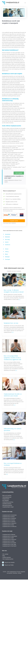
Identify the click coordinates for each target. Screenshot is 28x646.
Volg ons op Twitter (9, 565)
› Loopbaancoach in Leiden (8, 541)
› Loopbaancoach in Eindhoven (9, 526)
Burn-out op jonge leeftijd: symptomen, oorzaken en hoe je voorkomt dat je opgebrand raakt (12, 357)
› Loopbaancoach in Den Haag (9, 544)
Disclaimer (15, 573)
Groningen (7, 259)
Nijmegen (7, 256)
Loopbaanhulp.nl (13, 571)
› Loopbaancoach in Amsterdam (9, 515)
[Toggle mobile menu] (25, 2)
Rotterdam (7, 237)
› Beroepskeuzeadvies (7, 505)
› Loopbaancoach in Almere (8, 516)
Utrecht (6, 242)
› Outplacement (5, 498)
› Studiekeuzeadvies (6, 503)
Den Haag (7, 239)
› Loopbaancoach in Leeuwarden (9, 536)
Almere (6, 249)
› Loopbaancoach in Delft (8, 537)
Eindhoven (7, 244)
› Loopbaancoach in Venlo (8, 524)
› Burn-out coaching (6, 495)
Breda (6, 254)
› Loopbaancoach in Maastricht (9, 523)
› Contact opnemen (6, 557)
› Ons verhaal (5, 554)
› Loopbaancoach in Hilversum (9, 539)
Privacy (18, 571)
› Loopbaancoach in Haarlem (8, 521)
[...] (19, 299)
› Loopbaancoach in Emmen (8, 520)
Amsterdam (7, 234)
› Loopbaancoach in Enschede (9, 542)
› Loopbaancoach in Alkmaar (8, 534)
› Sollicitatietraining (6, 497)
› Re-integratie (5, 500)
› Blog (3, 555)
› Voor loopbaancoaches (7, 559)
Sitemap (19, 573)
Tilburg (6, 251)
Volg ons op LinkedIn (10, 562)
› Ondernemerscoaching (7, 502)
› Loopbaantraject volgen (8, 507)
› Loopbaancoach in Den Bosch (9, 546)
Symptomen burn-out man (11, 323)
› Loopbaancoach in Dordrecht (9, 518)
